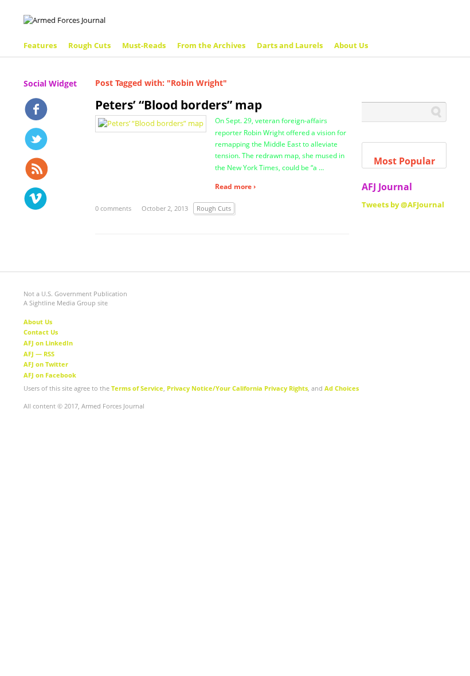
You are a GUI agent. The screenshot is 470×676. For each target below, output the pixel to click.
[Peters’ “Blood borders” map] (150, 122)
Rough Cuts (89, 45)
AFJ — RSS (38, 353)
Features (40, 45)
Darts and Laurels (290, 45)
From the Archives (211, 45)
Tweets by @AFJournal (403, 204)
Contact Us (40, 332)
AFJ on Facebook (49, 375)
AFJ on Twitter (45, 364)
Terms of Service (137, 388)
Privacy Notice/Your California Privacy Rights (237, 388)
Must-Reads (144, 45)
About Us (351, 45)
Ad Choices (341, 388)
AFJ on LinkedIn (48, 343)
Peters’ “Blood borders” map (178, 105)
